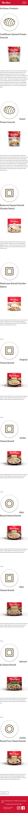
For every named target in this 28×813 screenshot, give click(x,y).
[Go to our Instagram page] (18, 808)
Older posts (4, 793)
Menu (24, 2)
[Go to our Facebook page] (23, 808)
